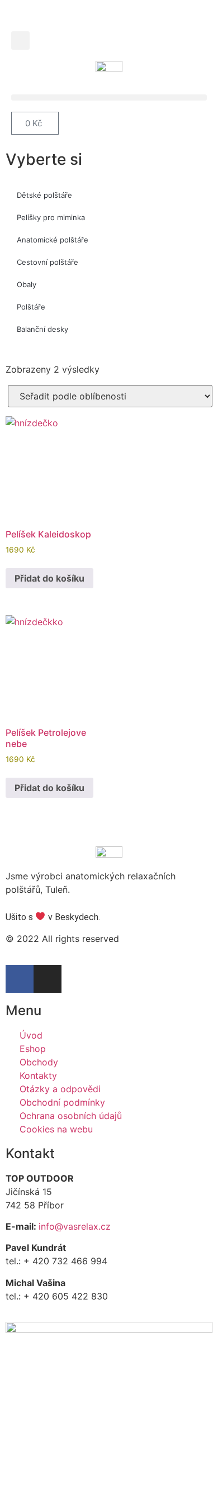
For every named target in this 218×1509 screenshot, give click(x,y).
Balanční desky (42, 329)
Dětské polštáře (44, 195)
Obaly (26, 284)
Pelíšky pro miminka (51, 217)
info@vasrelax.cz (75, 1226)
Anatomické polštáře (52, 239)
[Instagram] (47, 979)
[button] (20, 40)
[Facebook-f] (20, 979)
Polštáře (31, 306)
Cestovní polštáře (47, 262)
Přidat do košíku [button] (49, 578)
